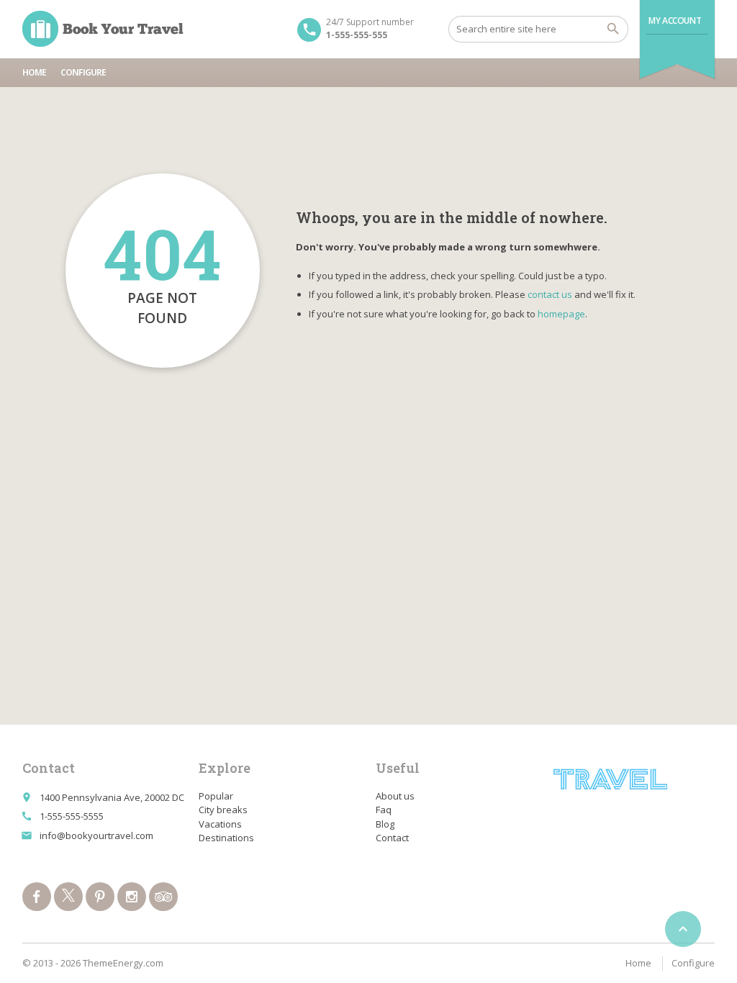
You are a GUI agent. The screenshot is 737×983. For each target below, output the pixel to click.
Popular (216, 795)
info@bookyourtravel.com (96, 835)
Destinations (226, 837)
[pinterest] (100, 896)
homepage (561, 313)
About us (395, 795)
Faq (384, 809)
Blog (385, 823)
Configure (83, 72)
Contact (392, 837)
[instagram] (131, 896)
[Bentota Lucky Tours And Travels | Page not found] (103, 29)
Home (34, 72)
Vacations (220, 823)
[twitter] (68, 896)
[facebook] (36, 896)
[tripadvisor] (163, 896)
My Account (674, 20)
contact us (550, 294)
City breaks (223, 809)
